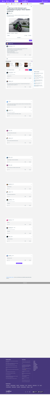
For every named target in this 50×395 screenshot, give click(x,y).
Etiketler (34, 370)
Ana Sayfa (7, 277)
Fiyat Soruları (12, 33)
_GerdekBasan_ (10, 199)
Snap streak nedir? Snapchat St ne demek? (10, 373)
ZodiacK (9, 236)
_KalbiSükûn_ (10, 255)
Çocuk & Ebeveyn (22, 385)
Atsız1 (9, 130)
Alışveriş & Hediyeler (13, 385)
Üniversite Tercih (24, 3)
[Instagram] (29, 392)
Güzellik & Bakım (30, 3)
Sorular (12, 277)
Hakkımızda (34, 363)
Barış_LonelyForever (10, 72)
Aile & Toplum (7, 385)
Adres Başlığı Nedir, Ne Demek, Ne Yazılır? (10, 371)
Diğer (26, 385)
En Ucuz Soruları (8, 33)
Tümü (32, 61)
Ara (12, 1)
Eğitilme (9, 157)
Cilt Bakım (18, 385)
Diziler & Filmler (30, 385)
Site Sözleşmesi (35, 364)
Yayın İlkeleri (34, 365)
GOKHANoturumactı (10, 227)
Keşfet (8, 1)
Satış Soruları (16, 33)
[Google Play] (41, 392)
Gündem (19, 3)
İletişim (34, 362)
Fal (38, 385)
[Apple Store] (35, 392)
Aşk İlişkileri (8, 3)
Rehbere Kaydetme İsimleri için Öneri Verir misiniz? (11, 365)
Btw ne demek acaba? (8, 374)
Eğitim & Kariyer (34, 385)
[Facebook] (27, 392)
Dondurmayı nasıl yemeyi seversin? (26, 381)
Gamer (41, 385)
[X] (25, 392)
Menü (4, 1)
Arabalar (8, 6)
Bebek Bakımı (14, 3)
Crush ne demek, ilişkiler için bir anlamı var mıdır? (11, 378)
